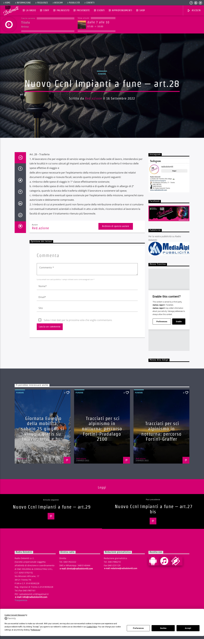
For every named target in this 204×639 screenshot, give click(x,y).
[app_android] (154, 561)
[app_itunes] (165, 561)
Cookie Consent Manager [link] (14, 615)
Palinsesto (63, 10)
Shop (142, 10)
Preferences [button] (35, 630)
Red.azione (93, 98)
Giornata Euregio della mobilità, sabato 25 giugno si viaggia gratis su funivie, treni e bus (42, 429)
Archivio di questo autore (115, 226)
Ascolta (196, 10)
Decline (163, 628)
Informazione (24, 2)
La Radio (31, 10)
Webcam (58, 2)
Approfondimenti (122, 10)
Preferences (138, 628)
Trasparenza (21, 600)
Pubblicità (74, 2)
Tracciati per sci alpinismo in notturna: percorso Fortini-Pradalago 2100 (102, 429)
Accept (188, 628)
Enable (179, 322)
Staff (46, 10)
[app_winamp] (176, 561)
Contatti (90, 2)
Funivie (102, 73)
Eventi (101, 10)
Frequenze (42, 2)
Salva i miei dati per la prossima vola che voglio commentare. (78, 320)
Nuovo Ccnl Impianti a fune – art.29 (52, 506)
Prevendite (83, 10)
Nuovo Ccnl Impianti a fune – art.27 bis (154, 509)
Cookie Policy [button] (91, 627)
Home (7, 2)
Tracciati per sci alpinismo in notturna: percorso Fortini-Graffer (161, 431)
